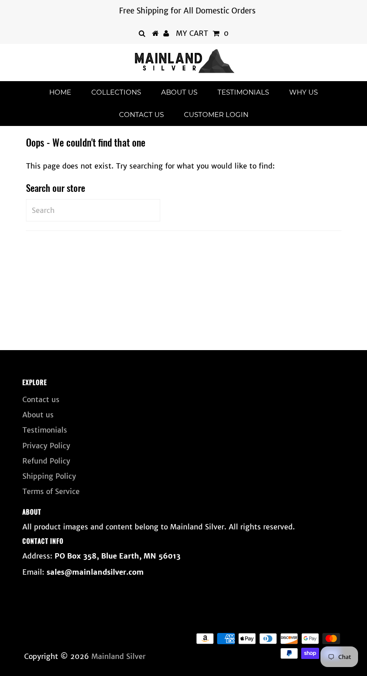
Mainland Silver (118, 656)
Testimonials (243, 92)
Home (60, 92)
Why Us (303, 92)
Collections (116, 92)
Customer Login (216, 114)
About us (179, 92)
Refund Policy (46, 460)
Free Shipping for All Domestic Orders (187, 11)
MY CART (202, 33)
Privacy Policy (46, 445)
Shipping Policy (49, 476)
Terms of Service (51, 491)
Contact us (141, 114)
